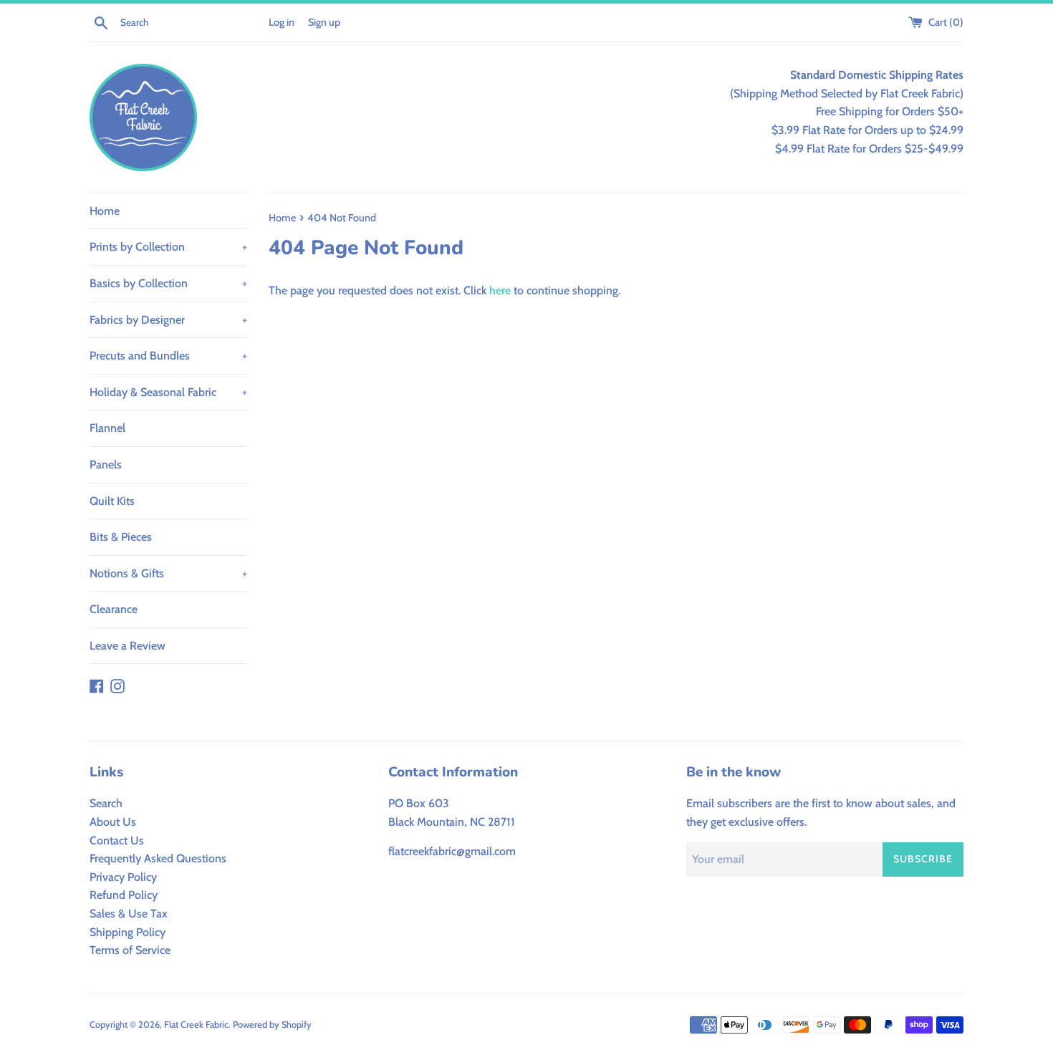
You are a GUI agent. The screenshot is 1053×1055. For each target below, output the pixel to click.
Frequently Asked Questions (158, 858)
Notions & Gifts (168, 573)
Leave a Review (127, 645)
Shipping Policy (127, 932)
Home (105, 211)
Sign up (324, 22)
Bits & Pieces (121, 537)
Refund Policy (124, 895)
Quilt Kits (112, 501)
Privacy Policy (123, 877)
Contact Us (117, 840)
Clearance (114, 609)
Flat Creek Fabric (196, 1024)
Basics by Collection (168, 283)
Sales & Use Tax (129, 913)
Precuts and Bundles (168, 355)
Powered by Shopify (272, 1024)
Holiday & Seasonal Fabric (168, 392)
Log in (281, 22)
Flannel (107, 428)
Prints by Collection (168, 247)
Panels (106, 464)
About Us (113, 822)
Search (106, 803)
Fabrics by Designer (168, 320)
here (500, 290)
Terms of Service (130, 950)
